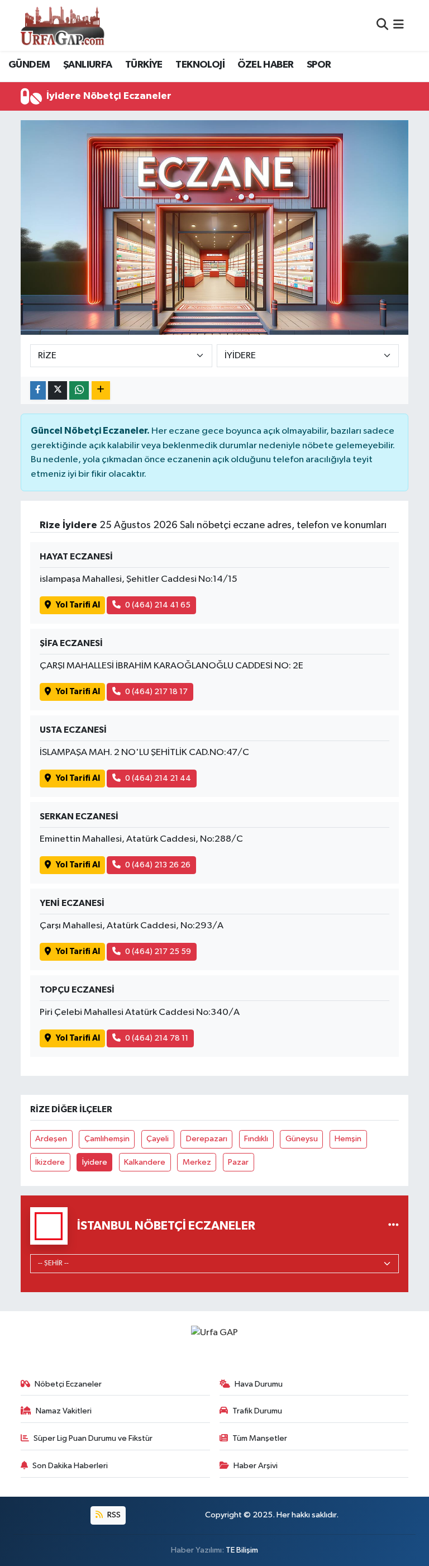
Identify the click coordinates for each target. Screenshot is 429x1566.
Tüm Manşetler (259, 1438)
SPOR (319, 65)
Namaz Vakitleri (64, 1411)
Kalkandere (144, 1162)
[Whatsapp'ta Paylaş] (79, 390)
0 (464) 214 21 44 (158, 778)
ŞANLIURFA (87, 65)
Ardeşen (51, 1139)
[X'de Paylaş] (57, 390)
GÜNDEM (29, 65)
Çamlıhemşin (107, 1139)
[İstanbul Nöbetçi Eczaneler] (393, 1226)
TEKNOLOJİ (200, 65)
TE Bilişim (242, 1550)
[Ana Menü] (398, 25)
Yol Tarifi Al (78, 605)
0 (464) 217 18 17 (156, 691)
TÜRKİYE (144, 65)
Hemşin (348, 1139)
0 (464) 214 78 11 (156, 1038)
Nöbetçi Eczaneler (68, 1384)
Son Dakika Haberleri (70, 1465)
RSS (113, 1515)
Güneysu (301, 1139)
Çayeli (157, 1139)
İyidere (94, 1162)
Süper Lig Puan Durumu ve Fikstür (93, 1438)
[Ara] (382, 25)
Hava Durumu (259, 1384)
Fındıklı (256, 1139)
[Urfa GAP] (62, 25)
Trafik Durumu (257, 1411)
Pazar (238, 1162)
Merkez (197, 1162)
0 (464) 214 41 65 (157, 605)
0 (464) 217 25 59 (158, 951)
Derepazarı (206, 1139)
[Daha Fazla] (101, 390)
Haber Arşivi (255, 1465)
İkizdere (50, 1162)
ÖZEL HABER (265, 65)
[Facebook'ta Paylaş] (38, 390)
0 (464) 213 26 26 (157, 865)
